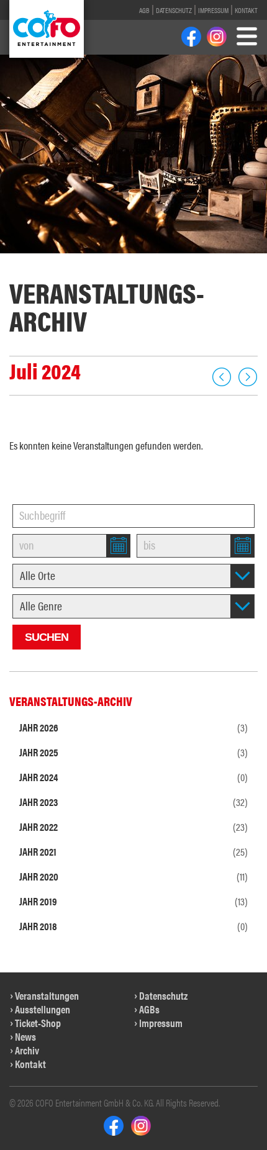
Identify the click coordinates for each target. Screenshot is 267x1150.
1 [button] (13, 260)
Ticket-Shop (38, 1023)
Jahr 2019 (133, 901)
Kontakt (246, 10)
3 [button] (41, 260)
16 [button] (133, 274)
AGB (144, 10)
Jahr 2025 (133, 752)
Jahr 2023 (133, 801)
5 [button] (70, 260)
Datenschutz (174, 10)
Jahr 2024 (133, 776)
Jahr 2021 (133, 851)
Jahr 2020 (133, 876)
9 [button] (127, 260)
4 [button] (56, 260)
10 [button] (145, 260)
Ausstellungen (42, 1009)
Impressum (213, 10)
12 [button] (187, 260)
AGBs (149, 1009)
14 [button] (229, 260)
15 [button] (250, 260)
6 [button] (84, 260)
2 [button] (27, 260)
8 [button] (113, 260)
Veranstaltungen (47, 995)
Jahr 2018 (133, 925)
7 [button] (99, 260)
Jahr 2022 (133, 826)
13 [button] (208, 260)
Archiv (27, 1050)
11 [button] (166, 260)
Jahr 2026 (133, 727)
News (25, 1036)
